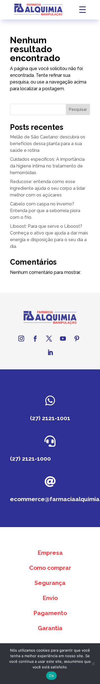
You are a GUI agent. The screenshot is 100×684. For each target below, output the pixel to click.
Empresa (50, 552)
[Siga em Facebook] (35, 339)
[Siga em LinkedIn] (50, 352)
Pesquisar (78, 109)
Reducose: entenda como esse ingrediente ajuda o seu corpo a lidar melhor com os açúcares (47, 188)
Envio (50, 597)
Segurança (50, 582)
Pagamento (50, 612)
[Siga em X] (49, 339)
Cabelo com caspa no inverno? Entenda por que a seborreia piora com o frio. (45, 210)
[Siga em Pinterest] (76, 339)
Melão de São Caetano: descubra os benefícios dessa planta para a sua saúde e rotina (47, 143)
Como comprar (50, 567)
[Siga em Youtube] (63, 339)
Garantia (50, 628)
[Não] (93, 663)
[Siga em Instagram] (21, 339)
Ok (51, 675)
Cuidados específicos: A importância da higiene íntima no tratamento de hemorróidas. (47, 166)
